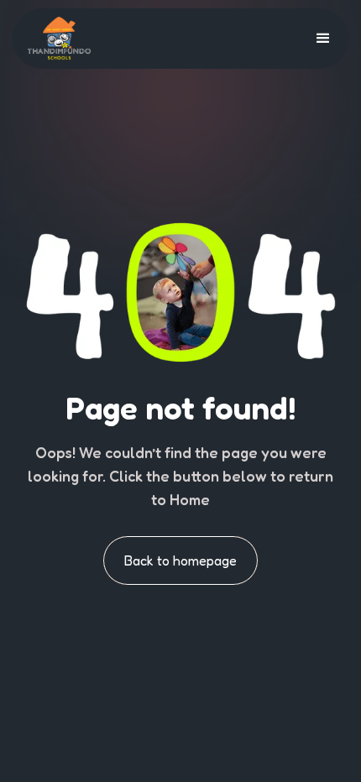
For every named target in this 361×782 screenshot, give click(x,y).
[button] (323, 38)
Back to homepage (180, 560)
